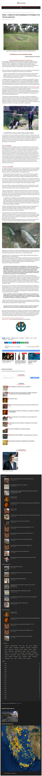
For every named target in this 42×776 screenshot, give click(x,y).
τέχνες (12, 658)
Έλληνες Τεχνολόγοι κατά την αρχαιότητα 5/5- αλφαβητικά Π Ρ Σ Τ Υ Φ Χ (22, 527)
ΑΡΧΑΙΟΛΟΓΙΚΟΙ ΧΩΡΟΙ (14, 338)
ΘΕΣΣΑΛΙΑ (34, 649)
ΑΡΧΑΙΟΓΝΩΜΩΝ (18, 703)
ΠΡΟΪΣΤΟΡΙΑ (5, 339)
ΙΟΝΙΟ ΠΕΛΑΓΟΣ (11, 651)
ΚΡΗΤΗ (28, 651)
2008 (22, 698)
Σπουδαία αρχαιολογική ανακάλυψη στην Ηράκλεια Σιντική (19, 551)
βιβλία (23, 645)
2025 (22, 665)
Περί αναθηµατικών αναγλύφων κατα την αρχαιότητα (20, 386)
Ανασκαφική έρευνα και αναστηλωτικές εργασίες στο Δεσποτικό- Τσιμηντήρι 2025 (23, 596)
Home (5, 773)
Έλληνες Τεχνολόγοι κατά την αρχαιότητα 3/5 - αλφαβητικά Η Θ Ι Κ (21, 545)
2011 (22, 692)
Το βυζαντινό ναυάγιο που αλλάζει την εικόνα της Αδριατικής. (8, 361)
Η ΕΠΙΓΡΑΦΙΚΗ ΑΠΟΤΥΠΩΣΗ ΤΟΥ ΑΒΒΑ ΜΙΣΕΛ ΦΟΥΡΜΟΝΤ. (20, 590)
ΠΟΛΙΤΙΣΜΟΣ (16, 656)
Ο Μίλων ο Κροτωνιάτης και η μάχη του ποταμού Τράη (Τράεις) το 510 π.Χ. (23, 405)
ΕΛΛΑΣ (31, 338)
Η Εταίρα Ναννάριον (13, 398)
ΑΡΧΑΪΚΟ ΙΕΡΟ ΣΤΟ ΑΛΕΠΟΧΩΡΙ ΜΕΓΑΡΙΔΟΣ (18, 578)
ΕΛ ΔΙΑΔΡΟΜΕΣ (16, 647)
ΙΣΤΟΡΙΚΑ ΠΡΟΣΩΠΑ (18, 651)
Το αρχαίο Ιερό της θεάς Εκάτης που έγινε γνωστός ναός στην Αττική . (21, 572)
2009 (22, 696)
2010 (22, 694)
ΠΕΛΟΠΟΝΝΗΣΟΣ (31, 654)
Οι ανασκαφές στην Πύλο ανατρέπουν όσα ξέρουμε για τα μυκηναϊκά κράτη (23, 423)
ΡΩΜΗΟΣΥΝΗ (35, 656)
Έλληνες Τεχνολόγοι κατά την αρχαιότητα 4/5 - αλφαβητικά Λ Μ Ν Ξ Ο (21, 533)
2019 (22, 677)
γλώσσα (30, 645)
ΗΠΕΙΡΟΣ (25, 649)
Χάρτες (15, 658)
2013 (22, 688)
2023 (22, 669)
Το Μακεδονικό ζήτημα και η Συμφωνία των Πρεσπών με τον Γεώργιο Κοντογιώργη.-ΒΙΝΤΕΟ (25, 515)
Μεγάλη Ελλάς (7, 654)
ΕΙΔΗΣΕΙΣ (10, 647)
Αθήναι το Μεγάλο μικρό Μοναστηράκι (16, 566)
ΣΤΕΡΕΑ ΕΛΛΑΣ (9, 12)
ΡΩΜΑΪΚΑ (29, 656)
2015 (22, 684)
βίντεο (27, 645)
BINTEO (24, 658)
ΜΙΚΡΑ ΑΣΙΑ (19, 654)
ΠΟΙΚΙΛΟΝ (36, 654)
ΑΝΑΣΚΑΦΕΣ (8, 338)
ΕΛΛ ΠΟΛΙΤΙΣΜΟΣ (34, 647)
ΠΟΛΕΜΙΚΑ (10, 656)
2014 (22, 686)
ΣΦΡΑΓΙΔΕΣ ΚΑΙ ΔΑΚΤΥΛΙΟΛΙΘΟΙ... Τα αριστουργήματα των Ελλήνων (23, 435)
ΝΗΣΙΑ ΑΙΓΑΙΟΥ (24, 654)
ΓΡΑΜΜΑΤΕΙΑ (22, 338)
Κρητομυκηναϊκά (33, 651)
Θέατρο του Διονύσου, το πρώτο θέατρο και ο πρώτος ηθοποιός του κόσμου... (23, 417)
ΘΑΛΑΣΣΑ (30, 649)
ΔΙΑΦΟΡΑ (6, 647)
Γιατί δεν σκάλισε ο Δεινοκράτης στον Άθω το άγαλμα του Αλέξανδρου (21, 539)
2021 (22, 673)
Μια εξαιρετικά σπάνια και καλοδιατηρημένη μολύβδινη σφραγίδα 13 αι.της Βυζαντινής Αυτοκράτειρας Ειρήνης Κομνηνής (23, 393)
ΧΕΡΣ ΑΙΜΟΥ (20, 658)
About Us (9, 773)
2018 (22, 679)
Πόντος (20, 656)
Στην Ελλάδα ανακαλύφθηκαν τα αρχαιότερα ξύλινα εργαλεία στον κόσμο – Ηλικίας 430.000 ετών (20, 361)
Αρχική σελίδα (4, 12)
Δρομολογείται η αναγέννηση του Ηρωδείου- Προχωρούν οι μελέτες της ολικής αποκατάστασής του (22, 585)
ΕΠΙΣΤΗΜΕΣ (16, 649)
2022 (22, 671)
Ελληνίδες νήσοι (10, 649)
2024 (22, 667)
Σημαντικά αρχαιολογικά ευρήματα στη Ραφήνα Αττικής (19, 602)
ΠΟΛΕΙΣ (35, 338)
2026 (22, 663)
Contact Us (13, 773)
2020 (22, 675)
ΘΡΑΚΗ (6, 651)
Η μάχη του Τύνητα (13, 509)
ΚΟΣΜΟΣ (24, 651)
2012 (22, 690)
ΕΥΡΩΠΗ (21, 649)
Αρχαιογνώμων (5, 19)
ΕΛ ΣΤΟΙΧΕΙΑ (27, 338)
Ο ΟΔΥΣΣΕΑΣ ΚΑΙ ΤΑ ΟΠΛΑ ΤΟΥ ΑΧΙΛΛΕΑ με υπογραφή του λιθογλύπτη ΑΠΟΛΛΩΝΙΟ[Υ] (24, 411)
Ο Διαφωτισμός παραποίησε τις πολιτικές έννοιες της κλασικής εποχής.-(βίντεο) (23, 557)
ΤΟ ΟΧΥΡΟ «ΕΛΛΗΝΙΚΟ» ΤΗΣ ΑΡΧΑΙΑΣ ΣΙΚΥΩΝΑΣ (19, 429)
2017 (22, 680)
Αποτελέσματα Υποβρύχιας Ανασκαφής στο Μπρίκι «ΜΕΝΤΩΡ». (32, 361)
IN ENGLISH (29, 658)
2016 (22, 682)
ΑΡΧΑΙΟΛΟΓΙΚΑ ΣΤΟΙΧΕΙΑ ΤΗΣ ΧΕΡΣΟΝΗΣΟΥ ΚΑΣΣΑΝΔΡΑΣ (22, 441)
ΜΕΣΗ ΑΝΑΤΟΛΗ (13, 654)
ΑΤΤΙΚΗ (20, 645)
